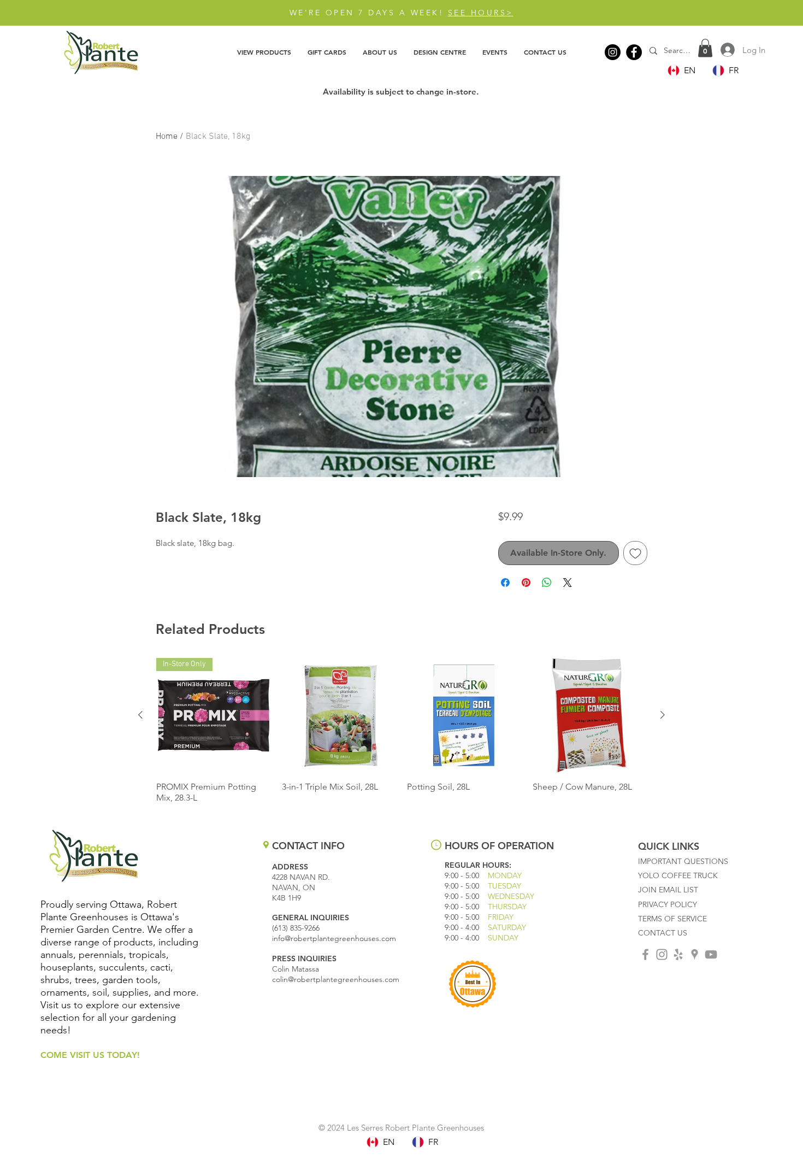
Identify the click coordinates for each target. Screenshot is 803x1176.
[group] (401, 730)
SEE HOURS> (480, 12)
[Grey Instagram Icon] (661, 954)
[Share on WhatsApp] (546, 582)
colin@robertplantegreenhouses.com (335, 979)
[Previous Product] (140, 714)
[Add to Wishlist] (635, 553)
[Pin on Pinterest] (526, 582)
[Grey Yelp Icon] (678, 954)
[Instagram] (613, 52)
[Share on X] (567, 582)
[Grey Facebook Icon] (645, 954)
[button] (264, 52)
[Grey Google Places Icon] (694, 954)
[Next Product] (662, 714)
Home (167, 136)
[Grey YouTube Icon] (711, 954)
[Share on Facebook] (505, 582)
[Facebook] (634, 52)
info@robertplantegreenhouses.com (334, 938)
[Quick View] (339, 715)
